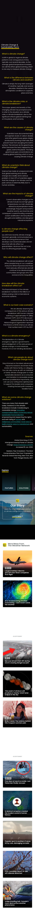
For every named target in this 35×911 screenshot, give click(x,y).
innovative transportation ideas (13, 411)
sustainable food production (12, 415)
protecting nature (25, 412)
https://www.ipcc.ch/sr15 (23, 445)
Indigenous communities (11, 422)
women (18, 419)
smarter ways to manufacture (17, 424)
